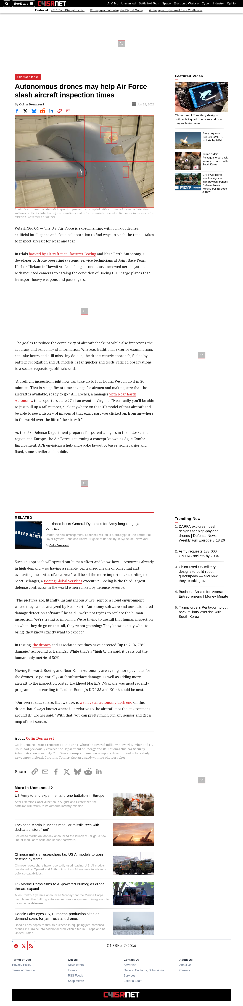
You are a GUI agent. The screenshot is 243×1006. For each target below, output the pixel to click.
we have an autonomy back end (106, 702)
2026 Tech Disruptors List (67, 10)
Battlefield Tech (149, 3)
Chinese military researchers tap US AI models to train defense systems (59, 856)
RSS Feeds (75, 975)
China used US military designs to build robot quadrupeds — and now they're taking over (198, 119)
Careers (184, 970)
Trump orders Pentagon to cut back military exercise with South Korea (215, 159)
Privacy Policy (21, 965)
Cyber (206, 3)
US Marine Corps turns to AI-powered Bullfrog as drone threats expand (59, 886)
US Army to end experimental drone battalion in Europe (59, 795)
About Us (185, 965)
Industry (218, 3)
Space (166, 3)
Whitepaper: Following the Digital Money (116, 10)
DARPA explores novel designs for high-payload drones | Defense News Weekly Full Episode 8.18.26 (215, 183)
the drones (42, 645)
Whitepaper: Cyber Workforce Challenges (175, 10)
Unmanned (128, 3)
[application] (201, 97)
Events (72, 970)
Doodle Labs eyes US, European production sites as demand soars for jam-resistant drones (57, 916)
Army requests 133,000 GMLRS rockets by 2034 (212, 137)
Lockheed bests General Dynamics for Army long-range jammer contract (97, 526)
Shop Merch (76, 981)
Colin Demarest (31, 104)
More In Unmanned (32, 788)
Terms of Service (23, 970)
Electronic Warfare (186, 3)
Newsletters (76, 965)
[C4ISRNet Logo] (52, 3)
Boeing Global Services (63, 581)
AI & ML (112, 3)
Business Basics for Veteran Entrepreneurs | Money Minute (203, 594)
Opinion (232, 3)
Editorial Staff (133, 981)
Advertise (130, 965)
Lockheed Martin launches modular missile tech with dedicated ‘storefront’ (57, 827)
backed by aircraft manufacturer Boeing (62, 254)
